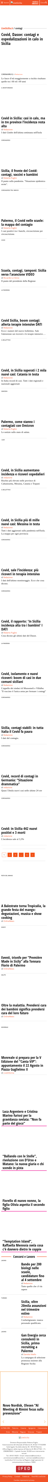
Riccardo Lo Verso (11, 278)
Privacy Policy (7, 1476)
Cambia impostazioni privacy (24, 1480)
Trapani (39, 1432)
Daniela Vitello (29, 1354)
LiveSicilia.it (7, 28)
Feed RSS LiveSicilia (38, 1476)
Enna (8, 1432)
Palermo (15, 1428)
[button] (3, 1422)
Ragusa (23, 1432)
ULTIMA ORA (5, 1428)
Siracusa (31, 1432)
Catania (23, 1428)
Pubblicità (25, 1476)
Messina (15, 1432)
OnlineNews (8, 921)
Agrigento (31, 1428)
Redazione (19, 74)
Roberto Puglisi (10, 178)
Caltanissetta (42, 1428)
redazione (7, 477)
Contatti (17, 1476)
